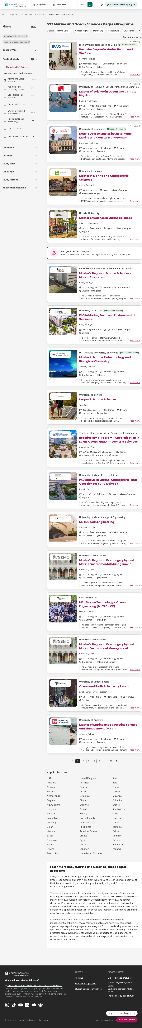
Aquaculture (113, 30)
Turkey (83, 813)
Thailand (51, 813)
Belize (115, 831)
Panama (116, 848)
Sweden (51, 791)
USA (49, 778)
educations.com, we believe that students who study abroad (34, 985)
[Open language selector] (101, 4)
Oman (50, 826)
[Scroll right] (139, 30)
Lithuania (85, 795)
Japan (83, 791)
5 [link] (99, 761)
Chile (115, 813)
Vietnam (51, 831)
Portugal (84, 782)
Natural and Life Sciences (17, 67)
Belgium (51, 800)
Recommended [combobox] (131, 37)
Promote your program (85, 983)
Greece (116, 804)
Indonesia (117, 844)
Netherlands (53, 795)
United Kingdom (88, 778)
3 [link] (88, 761)
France (115, 787)
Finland (50, 844)
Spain (115, 778)
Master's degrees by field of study (120, 984)
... (105, 761)
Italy (114, 782)
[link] (61, 14)
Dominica (52, 840)
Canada (84, 787)
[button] (15, 36)
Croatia (83, 835)
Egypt (83, 840)
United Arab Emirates (91, 853)
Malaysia (117, 795)
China (83, 800)
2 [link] (83, 761)
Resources (61, 4)
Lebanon (84, 848)
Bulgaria (84, 804)
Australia (51, 782)
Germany (51, 822)
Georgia (116, 818)
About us (79, 977)
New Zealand (53, 804)
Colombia (117, 800)
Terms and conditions (104, 1020)
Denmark (117, 835)
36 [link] (111, 761)
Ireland (50, 848)
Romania (117, 826)
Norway (51, 787)
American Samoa (88, 831)
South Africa (118, 809)
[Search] (90, 4)
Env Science (129, 30)
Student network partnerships (88, 989)
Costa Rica (52, 818)
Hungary (51, 809)
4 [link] (94, 761)
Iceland (83, 844)
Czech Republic (87, 818)
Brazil (50, 835)
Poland (83, 809)
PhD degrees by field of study (121, 995)
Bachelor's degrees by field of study (121, 990)
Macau (115, 822)
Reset (33, 26)
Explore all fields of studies (120, 977)
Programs (41, 4)
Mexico (116, 791)
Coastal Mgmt (81, 30)
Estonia (116, 840)
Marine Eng (98, 30)
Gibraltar (84, 822)
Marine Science (64, 30)
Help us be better (127, 1019)
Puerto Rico (53, 853)
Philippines (85, 826)
